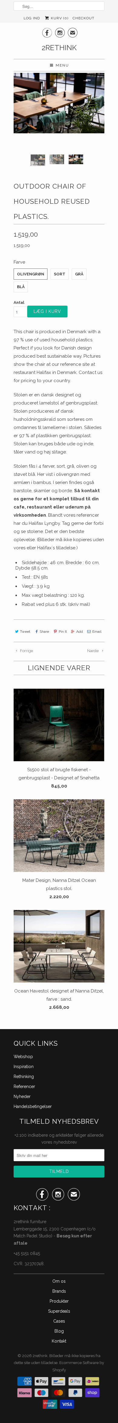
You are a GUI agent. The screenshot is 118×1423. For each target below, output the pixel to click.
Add (79, 631)
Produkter (59, 1301)
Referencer (24, 1086)
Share (44, 631)
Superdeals (59, 1311)
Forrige (26, 650)
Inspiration (24, 1066)
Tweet (25, 631)
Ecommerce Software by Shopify (78, 1366)
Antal (19, 302)
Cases (59, 1321)
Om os (59, 1281)
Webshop (23, 1056)
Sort (59, 274)
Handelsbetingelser (33, 1106)
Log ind (32, 18)
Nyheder (22, 1096)
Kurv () (59, 18)
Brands (59, 1291)
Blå (21, 286)
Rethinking (24, 1076)
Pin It (63, 631)
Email (96, 631)
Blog (59, 1331)
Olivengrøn (30, 274)
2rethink (59, 47)
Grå (79, 274)
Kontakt (59, 1341)
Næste (93, 650)
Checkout (83, 18)
